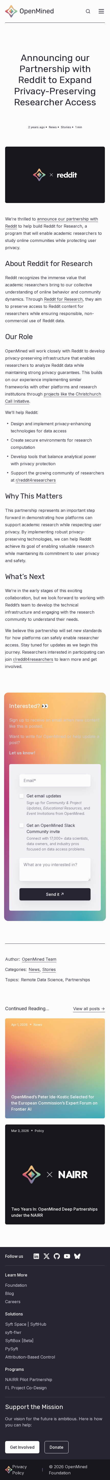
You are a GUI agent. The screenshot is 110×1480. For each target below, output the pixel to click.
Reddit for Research (63, 299)
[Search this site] (88, 11)
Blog (9, 1293)
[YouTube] (67, 1256)
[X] (46, 1256)
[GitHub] (57, 1256)
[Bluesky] (77, 1256)
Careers (12, 1301)
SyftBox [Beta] (19, 1340)
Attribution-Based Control (30, 1357)
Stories (66, 127)
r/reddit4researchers (36, 480)
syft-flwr (13, 1332)
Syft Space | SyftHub (25, 1324)
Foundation (16, 1285)
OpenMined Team (39, 959)
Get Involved (22, 1447)
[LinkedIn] (36, 1256)
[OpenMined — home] (29, 11)
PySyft (11, 1348)
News (53, 127)
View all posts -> (89, 1008)
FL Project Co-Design (26, 1387)
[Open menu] (101, 11)
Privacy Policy (19, 1469)
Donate (56, 1447)
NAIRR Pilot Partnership (28, 1379)
